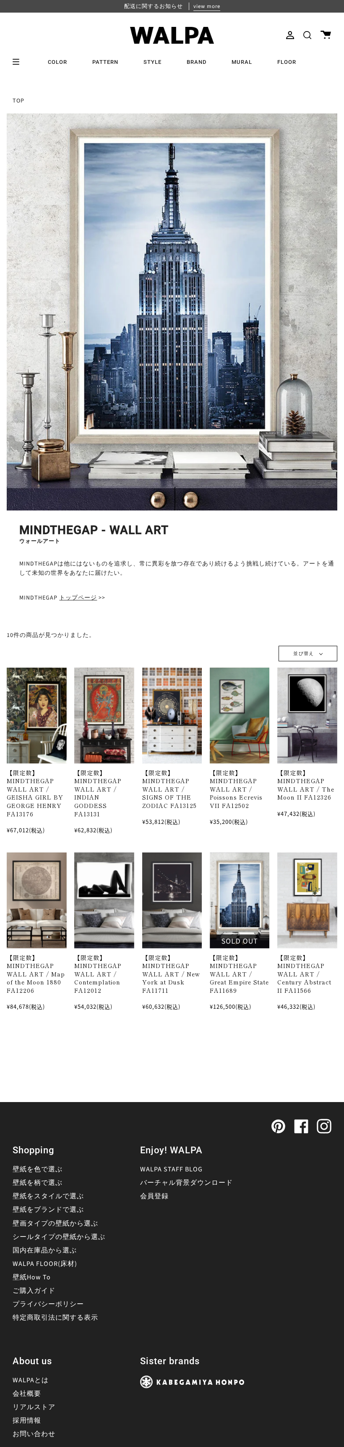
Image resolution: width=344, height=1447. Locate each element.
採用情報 (27, 1420)
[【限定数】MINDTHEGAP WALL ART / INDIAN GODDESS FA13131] (104, 715)
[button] (307, 35)
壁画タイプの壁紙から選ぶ (55, 1223)
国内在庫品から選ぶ (45, 1250)
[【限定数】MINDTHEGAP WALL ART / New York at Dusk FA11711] (172, 900)
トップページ (78, 598)
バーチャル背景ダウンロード (186, 1182)
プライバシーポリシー (48, 1304)
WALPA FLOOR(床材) (45, 1263)
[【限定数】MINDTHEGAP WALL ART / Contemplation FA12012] (104, 900)
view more (206, 6)
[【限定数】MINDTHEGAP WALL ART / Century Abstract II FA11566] (307, 900)
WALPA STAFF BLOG (171, 1169)
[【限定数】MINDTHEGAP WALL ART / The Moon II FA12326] (307, 715)
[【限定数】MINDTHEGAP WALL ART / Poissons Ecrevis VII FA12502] (240, 715)
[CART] (326, 35)
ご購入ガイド (34, 1290)
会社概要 (27, 1393)
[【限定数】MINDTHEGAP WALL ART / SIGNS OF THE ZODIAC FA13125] (172, 715)
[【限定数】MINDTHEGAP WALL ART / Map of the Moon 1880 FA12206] (37, 900)
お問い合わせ (34, 1434)
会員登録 (154, 1196)
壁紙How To (32, 1277)
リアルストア (34, 1407)
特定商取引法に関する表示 (55, 1317)
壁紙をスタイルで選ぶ (48, 1196)
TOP (18, 101)
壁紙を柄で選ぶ (38, 1182)
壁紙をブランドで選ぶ (48, 1209)
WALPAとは (31, 1380)
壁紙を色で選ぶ (38, 1169)
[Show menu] (19, 61)
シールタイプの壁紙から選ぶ (59, 1237)
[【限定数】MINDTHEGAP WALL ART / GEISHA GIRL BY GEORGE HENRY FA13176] (37, 715)
